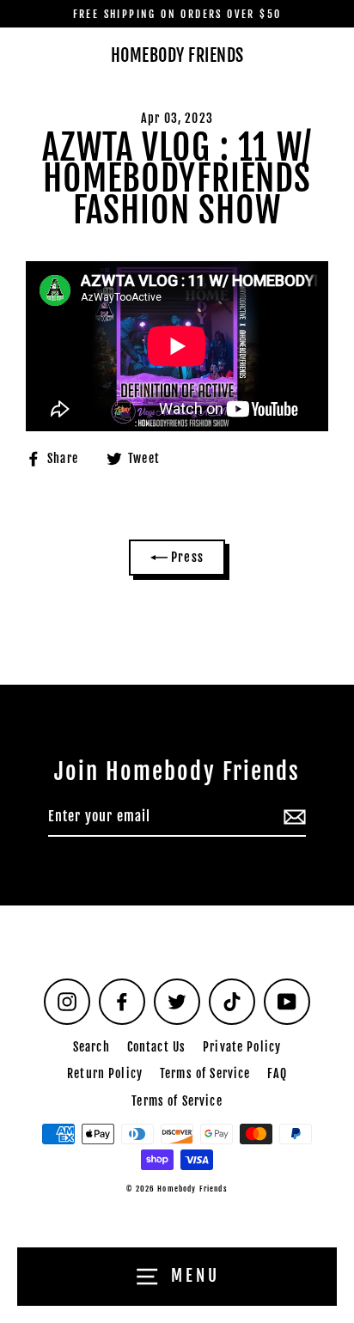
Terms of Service (205, 1073)
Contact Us (156, 1047)
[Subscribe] (292, 818)
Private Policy (242, 1047)
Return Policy (105, 1073)
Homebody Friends (177, 56)
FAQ (276, 1073)
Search (91, 1047)
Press (186, 557)
